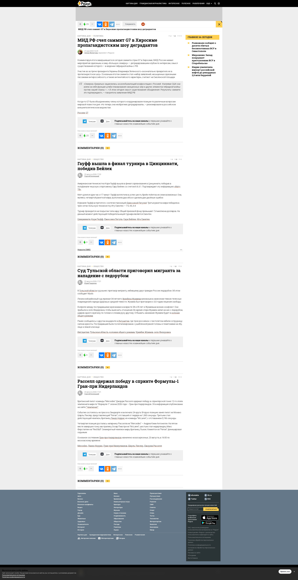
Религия (153, 502)
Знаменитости (83, 524)
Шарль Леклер (135, 445)
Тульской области (88, 290)
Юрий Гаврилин (90, 283)
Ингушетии (123, 321)
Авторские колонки (88, 538)
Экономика (154, 527)
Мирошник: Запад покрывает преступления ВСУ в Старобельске (203, 59)
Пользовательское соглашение (199, 537)
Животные (82, 518)
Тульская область (99, 332)
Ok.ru (209, 495)
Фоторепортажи (107, 538)
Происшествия (155, 493)
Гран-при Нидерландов (110, 437)
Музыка (117, 510)
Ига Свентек (143, 219)
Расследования (156, 499)
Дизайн (80, 513)
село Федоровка (162, 332)
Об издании (192, 555)
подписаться (211, 509)
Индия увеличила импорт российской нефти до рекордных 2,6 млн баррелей (204, 71)
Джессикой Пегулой (137, 203)
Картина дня (131, 3)
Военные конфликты (85, 504)
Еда (79, 516)
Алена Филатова (91, 53)
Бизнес (80, 499)
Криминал (117, 499)
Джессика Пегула (113, 219)
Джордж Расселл (153, 445)
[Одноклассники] (105, 24)
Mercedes (82, 445)
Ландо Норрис (118, 418)
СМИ (151, 504)
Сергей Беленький (91, 176)
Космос (117, 496)
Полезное (186, 3)
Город (80, 510)
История (81, 530)
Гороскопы (82, 493)
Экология (153, 524)
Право (116, 530)
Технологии (154, 518)
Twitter (194, 499)
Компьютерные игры (122, 502)
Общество (98, 159)
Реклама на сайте (194, 553)
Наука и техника (120, 513)
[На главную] (84, 3)
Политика (98, 36)
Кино (115, 493)
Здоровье (81, 521)
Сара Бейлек (129, 219)
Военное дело (83, 502)
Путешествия (155, 496)
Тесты (152, 516)
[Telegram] (112, 24)
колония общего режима (122, 332)
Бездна (122, 538)
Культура (117, 504)
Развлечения (198, 3)
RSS (209, 499)
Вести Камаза (193, 558)
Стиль (152, 513)
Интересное (174, 3)
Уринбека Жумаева (131, 299)
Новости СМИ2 (84, 250)
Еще (208, 3)
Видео (80, 507)
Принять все (285, 571)
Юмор (152, 530)
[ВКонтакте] (99, 24)
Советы (153, 507)
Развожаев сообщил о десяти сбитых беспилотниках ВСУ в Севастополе (204, 47)
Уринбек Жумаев (144, 332)
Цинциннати (84, 219)
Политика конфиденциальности (199, 545)
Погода (116, 524)
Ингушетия (83, 332)
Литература (118, 507)
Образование (119, 518)
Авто (79, 496)
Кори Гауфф (97, 219)
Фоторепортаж (155, 521)
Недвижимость (120, 516)
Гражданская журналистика (153, 3)
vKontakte (195, 495)
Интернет (81, 527)
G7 (87, 112)
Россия (81, 112)
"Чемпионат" (92, 407)
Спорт (152, 510)
